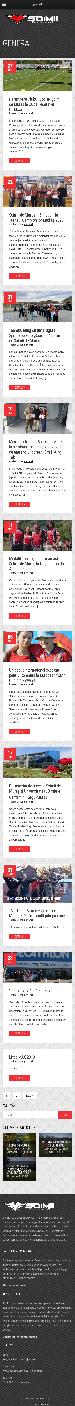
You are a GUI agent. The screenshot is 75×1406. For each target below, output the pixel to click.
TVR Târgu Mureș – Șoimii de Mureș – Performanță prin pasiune (37, 913)
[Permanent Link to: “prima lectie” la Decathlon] (37, 967)
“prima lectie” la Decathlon (30, 991)
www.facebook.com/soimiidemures (22, 1370)
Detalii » (20, 161)
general (28, 113)
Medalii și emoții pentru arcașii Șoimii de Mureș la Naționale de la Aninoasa (36, 564)
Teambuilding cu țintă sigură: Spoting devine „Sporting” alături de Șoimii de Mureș (35, 335)
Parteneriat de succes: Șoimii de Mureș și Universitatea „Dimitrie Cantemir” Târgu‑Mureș (35, 791)
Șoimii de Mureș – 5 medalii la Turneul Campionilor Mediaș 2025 (36, 217)
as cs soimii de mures (37, 1398)
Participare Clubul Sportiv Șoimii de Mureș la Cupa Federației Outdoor (35, 104)
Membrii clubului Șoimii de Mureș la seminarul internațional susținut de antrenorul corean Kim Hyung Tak (37, 449)
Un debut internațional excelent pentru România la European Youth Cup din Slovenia (37, 675)
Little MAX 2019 (22, 1057)
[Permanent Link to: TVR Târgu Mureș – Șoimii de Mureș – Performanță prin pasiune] (37, 883)
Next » (30, 1095)
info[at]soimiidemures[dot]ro (19, 1359)
